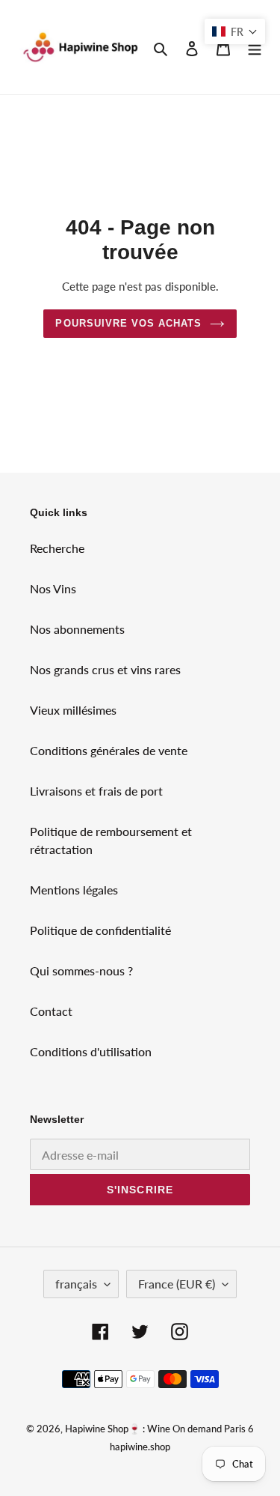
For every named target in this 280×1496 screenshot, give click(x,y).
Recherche (57, 548)
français (76, 1284)
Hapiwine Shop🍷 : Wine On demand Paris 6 (159, 1429)
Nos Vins (53, 588)
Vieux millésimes (73, 710)
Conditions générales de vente (108, 750)
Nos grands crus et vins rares (105, 669)
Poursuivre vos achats (128, 323)
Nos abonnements (77, 629)
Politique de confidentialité (100, 930)
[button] (235, 31)
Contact (51, 1011)
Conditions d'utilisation (91, 1051)
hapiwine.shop (140, 1447)
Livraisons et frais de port (96, 791)
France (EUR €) (176, 1284)
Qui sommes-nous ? (81, 970)
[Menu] (254, 47)
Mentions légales (74, 889)
